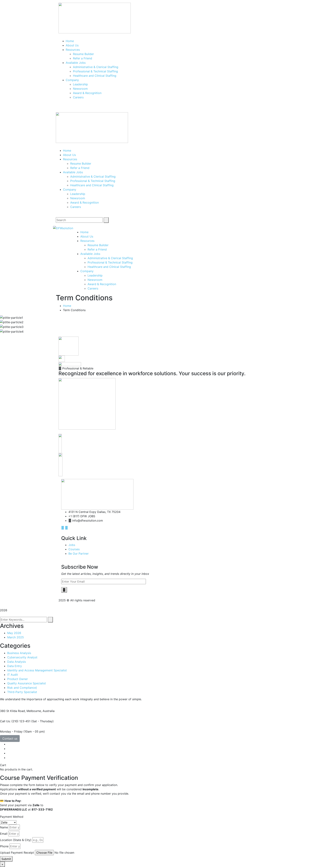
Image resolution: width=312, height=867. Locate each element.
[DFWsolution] (63, 228)
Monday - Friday (11, 731)
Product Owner (17, 679)
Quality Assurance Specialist (26, 683)
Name (4, 827)
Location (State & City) (15, 840)
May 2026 (14, 633)
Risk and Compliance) (22, 687)
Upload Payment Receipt (17, 852)
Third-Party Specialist (22, 692)
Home (67, 306)
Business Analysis (19, 653)
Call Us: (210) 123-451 (15, 721)
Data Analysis (16, 661)
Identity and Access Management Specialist (37, 670)
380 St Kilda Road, (13, 711)
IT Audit (12, 674)
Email (3, 833)
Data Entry (14, 666)
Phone (4, 846)
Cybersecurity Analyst (22, 657)
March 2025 (15, 637)
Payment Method (11, 816)
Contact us (9, 738)
